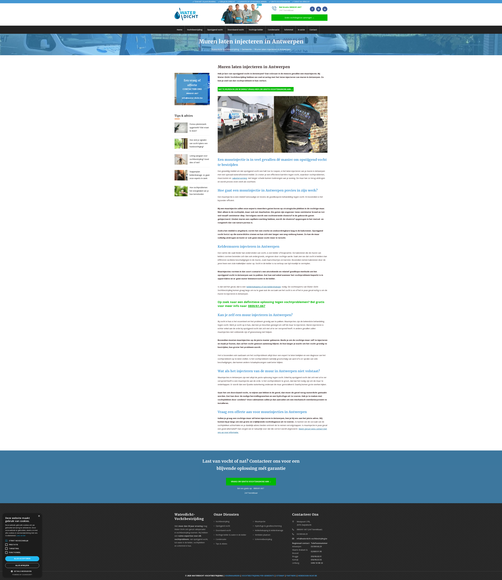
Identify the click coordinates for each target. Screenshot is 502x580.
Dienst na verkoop (302, 2)
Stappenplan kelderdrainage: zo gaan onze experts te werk (200, 174)
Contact (313, 29)
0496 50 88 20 (317, 563)
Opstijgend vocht (215, 29)
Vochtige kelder (256, 29)
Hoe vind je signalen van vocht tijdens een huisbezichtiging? (199, 143)
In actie (301, 29)
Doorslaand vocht (236, 29)
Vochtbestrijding (194, 29)
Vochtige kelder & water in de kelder (231, 535)
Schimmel (288, 29)
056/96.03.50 (316, 559)
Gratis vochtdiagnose (280, 2)
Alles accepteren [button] (22, 558)
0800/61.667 (192, 93)
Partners (291, 575)
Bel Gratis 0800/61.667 (290, 7)
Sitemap (280, 575)
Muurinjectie (260, 521)
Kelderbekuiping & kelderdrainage (269, 530)
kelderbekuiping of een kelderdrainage (264, 286)
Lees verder (21, 535)
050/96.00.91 (316, 556)
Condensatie (273, 29)
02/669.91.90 (316, 551)
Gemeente (247, 49)
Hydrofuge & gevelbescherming (268, 526)
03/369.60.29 (316, 546)
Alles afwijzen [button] (22, 565)
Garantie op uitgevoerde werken (253, 2)
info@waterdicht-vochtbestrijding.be (312, 538)
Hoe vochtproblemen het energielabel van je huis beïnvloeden (199, 190)
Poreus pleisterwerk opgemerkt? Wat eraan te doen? (199, 127)
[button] (22, 571)
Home (179, 29)
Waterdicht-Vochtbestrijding (225, 49)
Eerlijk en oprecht (227, 2)
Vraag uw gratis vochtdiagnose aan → (251, 482)
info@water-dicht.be (192, 98)
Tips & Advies (221, 543)
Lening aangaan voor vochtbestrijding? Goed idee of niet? (199, 159)
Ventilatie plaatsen (262, 535)
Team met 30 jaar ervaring (205, 2)
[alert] (22, 545)
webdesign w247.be (307, 575)
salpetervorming (239, 178)
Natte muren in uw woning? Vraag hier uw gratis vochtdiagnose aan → (255, 89)
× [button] (39, 516)
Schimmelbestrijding (263, 539)
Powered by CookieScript (22, 575)
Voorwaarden (232, 575)
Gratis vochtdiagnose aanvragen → (299, 17)
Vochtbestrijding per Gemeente (258, 575)
